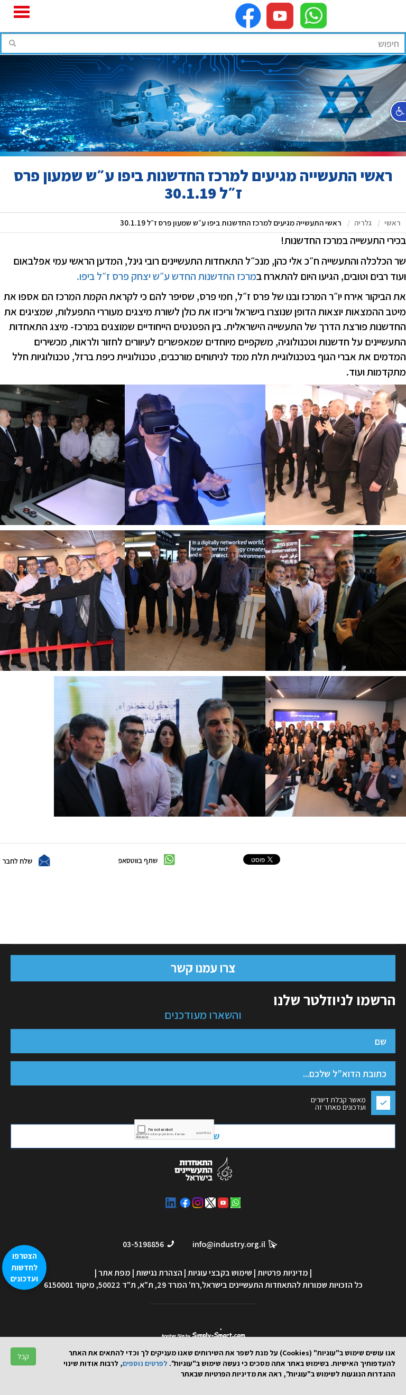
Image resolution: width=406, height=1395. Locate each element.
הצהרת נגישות (159, 1272)
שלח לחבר (17, 861)
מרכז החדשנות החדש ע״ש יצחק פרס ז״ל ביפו (167, 276)
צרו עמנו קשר (203, 967)
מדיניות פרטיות (282, 1272)
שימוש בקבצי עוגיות (220, 1272)
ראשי (392, 223)
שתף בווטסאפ (138, 860)
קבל (23, 1356)
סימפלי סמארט (203, 1333)
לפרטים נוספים (145, 1363)
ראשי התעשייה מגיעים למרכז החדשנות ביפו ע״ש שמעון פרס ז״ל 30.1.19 (231, 223)
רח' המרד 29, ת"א (170, 1284)
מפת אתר (114, 1272)
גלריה (363, 223)
